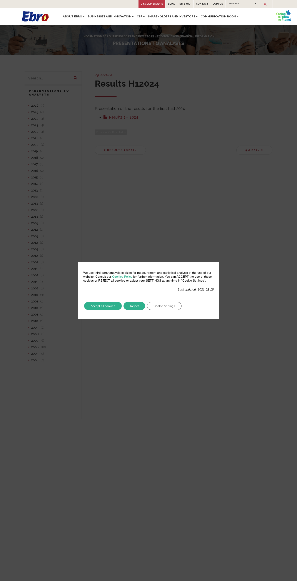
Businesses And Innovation (109, 16)
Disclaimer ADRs (152, 3)
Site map (185, 3)
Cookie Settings (164, 306)
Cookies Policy (122, 276)
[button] (241, 3)
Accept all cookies (103, 306)
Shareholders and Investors (171, 16)
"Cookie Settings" (193, 280)
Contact (202, 3)
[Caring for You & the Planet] (283, 15)
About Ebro (72, 16)
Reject (134, 306)
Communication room (218, 16)
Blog (171, 3)
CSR (139, 16)
